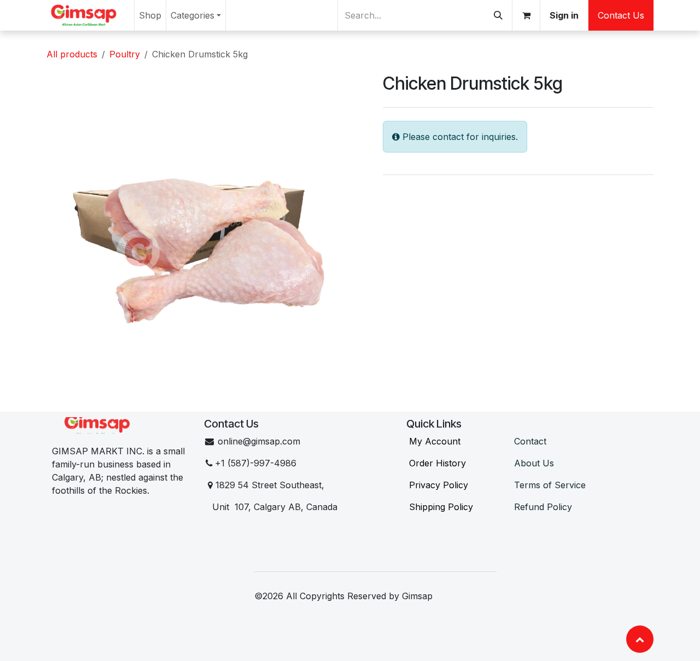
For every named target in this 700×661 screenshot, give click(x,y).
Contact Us (621, 15)
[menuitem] (150, 15)
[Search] (498, 15)
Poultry (124, 54)
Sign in (564, 15)
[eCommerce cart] (526, 15)
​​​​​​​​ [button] (640, 639)
